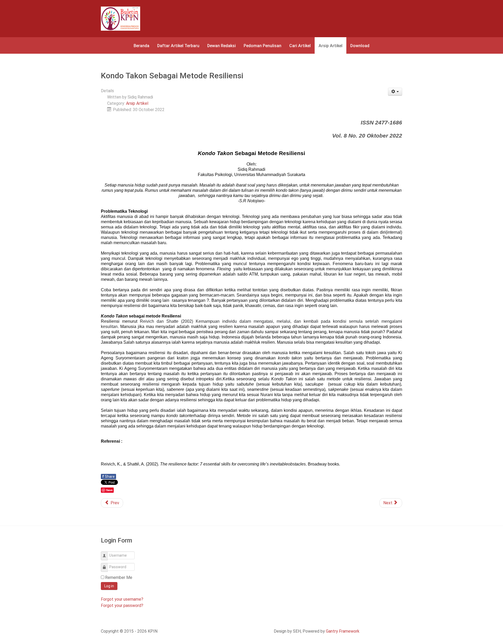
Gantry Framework (342, 631)
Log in (109, 586)
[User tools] (395, 92)
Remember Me (118, 577)
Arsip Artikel (137, 103)
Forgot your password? (122, 605)
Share (108, 476)
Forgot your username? (122, 599)
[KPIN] (120, 19)
